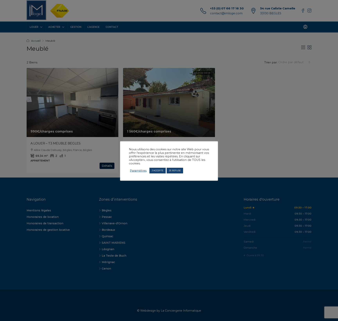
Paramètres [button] (138, 170)
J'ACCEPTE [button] (157, 170)
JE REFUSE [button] (175, 170)
